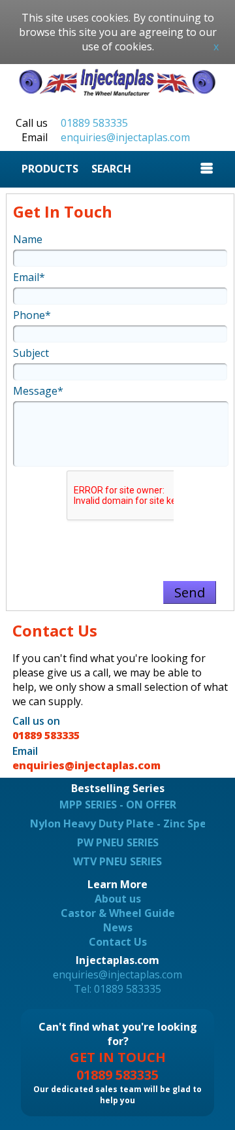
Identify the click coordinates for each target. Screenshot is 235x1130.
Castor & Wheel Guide (118, 913)
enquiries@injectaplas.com (125, 137)
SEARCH (111, 168)
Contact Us (118, 942)
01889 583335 (94, 123)
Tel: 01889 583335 (117, 989)
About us (118, 898)
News (118, 927)
